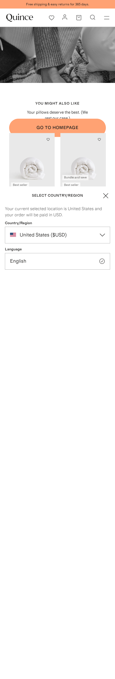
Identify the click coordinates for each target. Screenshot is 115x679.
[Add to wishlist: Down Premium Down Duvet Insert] (99, 139)
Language (13, 249)
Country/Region (18, 223)
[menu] (106, 18)
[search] (92, 17)
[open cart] (79, 18)
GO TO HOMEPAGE (57, 128)
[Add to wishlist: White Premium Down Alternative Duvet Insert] (48, 139)
